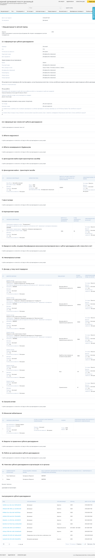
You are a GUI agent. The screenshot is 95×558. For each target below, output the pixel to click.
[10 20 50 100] (6, 544)
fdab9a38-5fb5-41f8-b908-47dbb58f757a (12, 539)
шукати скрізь (69, 7)
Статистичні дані (80, 1)
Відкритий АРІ (70, 1)
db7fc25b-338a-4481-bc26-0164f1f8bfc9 (12, 527)
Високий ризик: (63, 11)
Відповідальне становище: (76, 11)
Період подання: (52, 11)
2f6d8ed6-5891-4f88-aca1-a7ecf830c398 (12, 508)
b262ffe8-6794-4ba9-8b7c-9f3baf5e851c (12, 516)
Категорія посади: (40, 11)
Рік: (12, 11)
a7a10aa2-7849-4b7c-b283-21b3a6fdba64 (12, 531)
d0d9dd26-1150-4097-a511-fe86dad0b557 (12, 535)
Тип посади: (30, 11)
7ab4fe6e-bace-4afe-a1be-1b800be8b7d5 (12, 504)
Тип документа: (20, 11)
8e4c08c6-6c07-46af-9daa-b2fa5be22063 (12, 523)
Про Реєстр (61, 1)
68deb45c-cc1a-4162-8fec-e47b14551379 (12, 520)
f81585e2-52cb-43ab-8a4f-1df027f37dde (11, 512)
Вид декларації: (4, 11)
